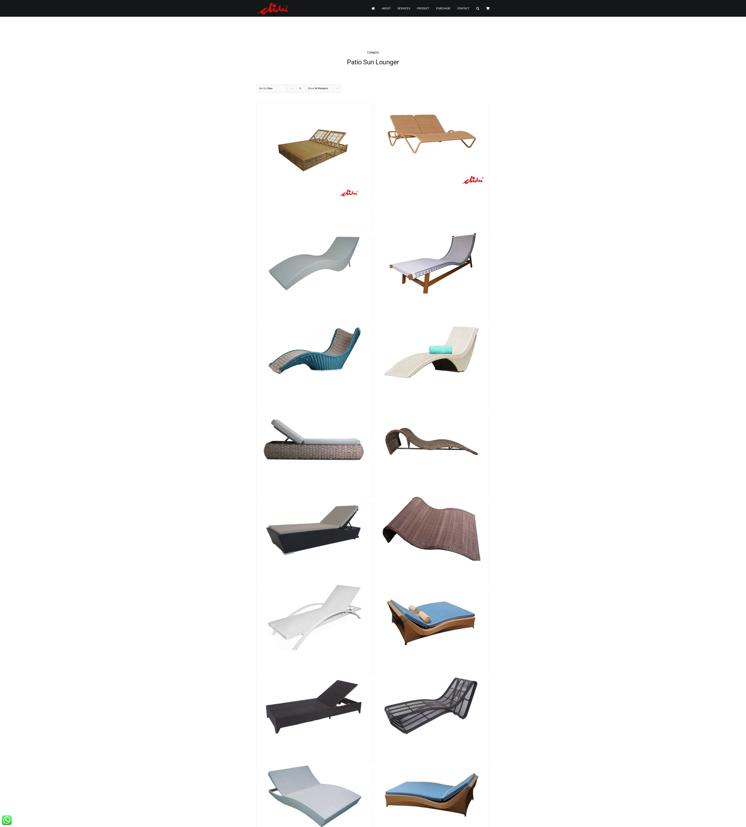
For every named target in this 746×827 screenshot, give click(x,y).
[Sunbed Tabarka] (314, 440)
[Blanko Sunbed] (431, 796)
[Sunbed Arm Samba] (314, 618)
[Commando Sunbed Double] (314, 796)
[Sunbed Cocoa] (314, 529)
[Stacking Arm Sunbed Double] (431, 132)
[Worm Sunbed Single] (431, 440)
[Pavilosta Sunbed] (431, 262)
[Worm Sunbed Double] (431, 529)
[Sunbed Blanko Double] (431, 618)
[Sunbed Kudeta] (431, 707)
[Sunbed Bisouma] (314, 262)
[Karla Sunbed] (431, 351)
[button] (477, 8)
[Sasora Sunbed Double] (314, 152)
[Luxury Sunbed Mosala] (314, 351)
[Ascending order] (300, 89)
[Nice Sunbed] (314, 707)
